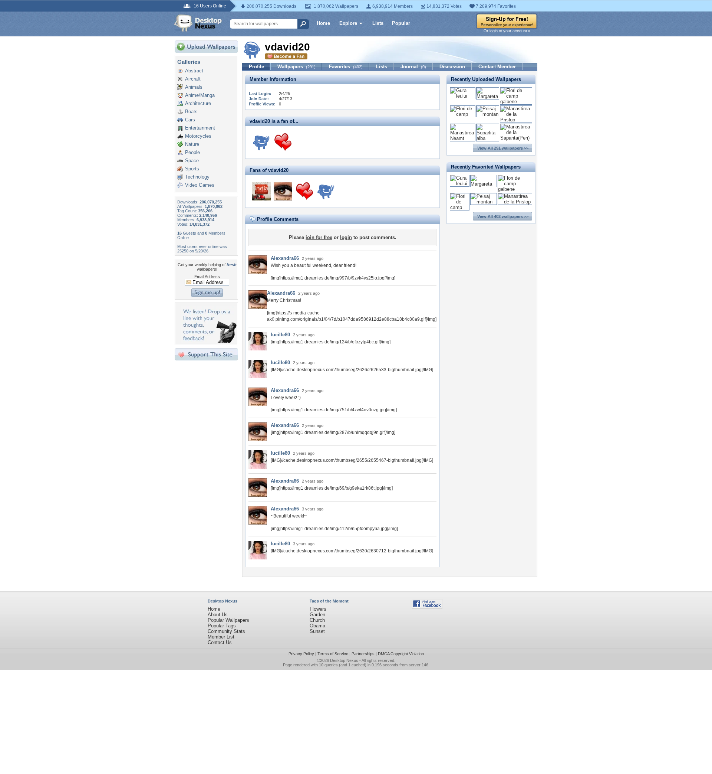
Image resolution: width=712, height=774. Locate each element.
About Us (218, 614)
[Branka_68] (283, 142)
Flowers (318, 609)
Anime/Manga (200, 95)
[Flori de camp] (462, 114)
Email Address (207, 276)
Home (323, 23)
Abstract (194, 71)
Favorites (346, 66)
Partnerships (363, 653)
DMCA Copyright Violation (401, 653)
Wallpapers (296, 66)
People (192, 152)
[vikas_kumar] (261, 191)
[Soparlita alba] (487, 138)
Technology (197, 177)
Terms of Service (332, 653)
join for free (319, 237)
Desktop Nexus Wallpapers (198, 23)
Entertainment (200, 128)
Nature (192, 144)
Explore (348, 23)
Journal (413, 66)
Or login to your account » (507, 31)
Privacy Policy (301, 653)
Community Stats (226, 631)
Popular (401, 23)
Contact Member (497, 66)
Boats (191, 111)
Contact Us (220, 642)
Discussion (452, 66)
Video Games (199, 185)
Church (317, 620)
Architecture (198, 103)
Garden (317, 614)
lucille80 (280, 334)
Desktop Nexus (344, 660)
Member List (221, 637)
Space (192, 160)
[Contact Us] (209, 341)
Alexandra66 (285, 258)
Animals (193, 87)
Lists (377, 23)
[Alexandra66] (283, 191)
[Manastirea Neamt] (462, 138)
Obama (317, 625)
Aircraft (193, 79)
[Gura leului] (462, 96)
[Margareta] (487, 96)
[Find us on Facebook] (427, 607)
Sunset (317, 631)
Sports (192, 169)
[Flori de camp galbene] (516, 101)
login (346, 237)
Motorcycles (198, 136)
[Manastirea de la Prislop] (516, 120)
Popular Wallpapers (228, 620)
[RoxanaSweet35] (261, 142)
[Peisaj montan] (487, 114)
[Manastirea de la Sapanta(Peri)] (516, 138)
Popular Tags (222, 625)
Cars (190, 120)
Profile (256, 66)
